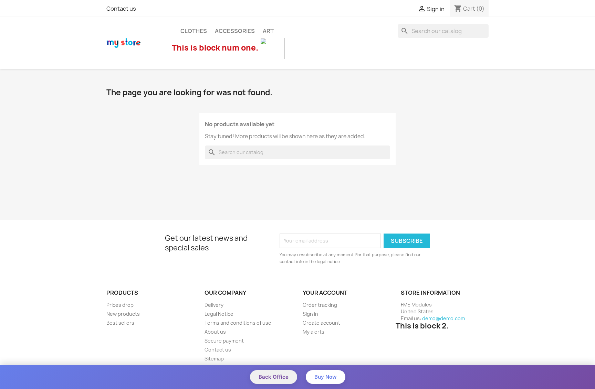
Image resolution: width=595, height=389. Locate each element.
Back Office (274, 377)
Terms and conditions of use (238, 323)
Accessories (235, 31)
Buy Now (325, 377)
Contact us (121, 8)
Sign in (310, 314)
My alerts (313, 331)
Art (268, 31)
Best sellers (120, 323)
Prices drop (120, 305)
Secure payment (224, 340)
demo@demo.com (443, 318)
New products (123, 314)
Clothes (193, 31)
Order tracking (320, 305)
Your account (325, 292)
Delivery (214, 305)
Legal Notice (219, 314)
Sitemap (214, 358)
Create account (321, 323)
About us (215, 331)
